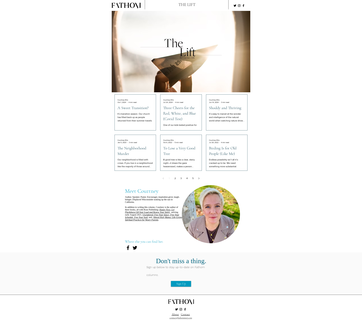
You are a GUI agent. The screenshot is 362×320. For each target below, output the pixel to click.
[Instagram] (239, 5)
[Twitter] (235, 5)
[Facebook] (243, 5)
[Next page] (198, 178)
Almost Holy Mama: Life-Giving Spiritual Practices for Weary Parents (153, 218)
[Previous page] (163, 178)
